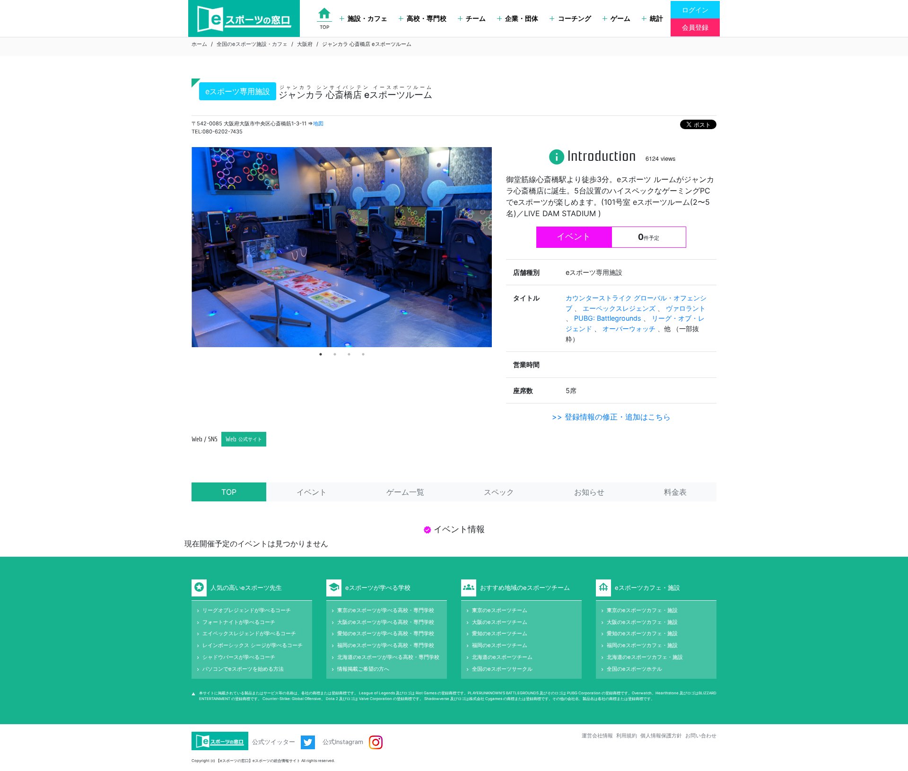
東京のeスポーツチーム (499, 610)
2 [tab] (335, 354)
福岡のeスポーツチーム (499, 645)
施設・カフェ (367, 18)
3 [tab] (349, 354)
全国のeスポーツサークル (502, 669)
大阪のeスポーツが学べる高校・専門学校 (385, 622)
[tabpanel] (342, 247)
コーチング (574, 18)
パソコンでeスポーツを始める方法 (243, 669)
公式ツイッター (274, 741)
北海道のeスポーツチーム (502, 657)
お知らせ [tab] (589, 492)
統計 (656, 18)
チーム (476, 18)
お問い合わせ (700, 735)
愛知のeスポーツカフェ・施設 (642, 633)
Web (244, 439)
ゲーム (620, 18)
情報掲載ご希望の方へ (363, 669)
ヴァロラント (686, 308)
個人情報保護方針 (661, 735)
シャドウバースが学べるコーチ (238, 657)
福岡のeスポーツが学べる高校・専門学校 (385, 645)
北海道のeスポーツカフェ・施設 (645, 657)
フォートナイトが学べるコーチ (238, 622)
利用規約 (626, 735)
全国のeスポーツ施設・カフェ (252, 44)
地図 (318, 123)
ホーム (199, 44)
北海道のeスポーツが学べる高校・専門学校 (388, 657)
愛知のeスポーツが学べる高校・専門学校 (385, 633)
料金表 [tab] (675, 492)
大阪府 (305, 44)
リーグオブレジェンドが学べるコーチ (246, 610)
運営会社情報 (597, 735)
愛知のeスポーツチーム (499, 633)
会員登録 (695, 27)
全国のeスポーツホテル (634, 669)
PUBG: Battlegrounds (608, 318)
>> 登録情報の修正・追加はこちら (611, 416)
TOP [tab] (228, 492)
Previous (184, 247)
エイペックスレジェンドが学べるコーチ (249, 633)
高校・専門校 (426, 18)
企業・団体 (521, 18)
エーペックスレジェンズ (620, 308)
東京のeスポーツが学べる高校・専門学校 (385, 610)
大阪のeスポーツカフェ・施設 (642, 622)
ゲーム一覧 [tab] (405, 492)
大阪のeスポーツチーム (499, 622)
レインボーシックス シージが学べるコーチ (252, 645)
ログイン (695, 10)
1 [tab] (320, 354)
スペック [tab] (499, 492)
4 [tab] (363, 354)
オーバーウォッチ (629, 328)
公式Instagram (344, 741)
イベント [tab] (312, 492)
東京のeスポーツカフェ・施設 (642, 610)
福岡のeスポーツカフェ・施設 (642, 645)
